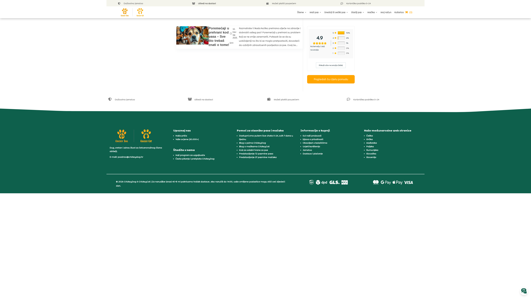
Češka (369, 135)
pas (232, 43)
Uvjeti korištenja (311, 146)
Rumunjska (372, 150)
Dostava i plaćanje (313, 153)
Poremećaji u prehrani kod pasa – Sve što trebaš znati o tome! (219, 36)
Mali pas (314, 12)
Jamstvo (307, 150)
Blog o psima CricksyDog (252, 142)
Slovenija (371, 157)
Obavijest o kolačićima (315, 142)
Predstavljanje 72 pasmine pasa (256, 153)
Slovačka (371, 153)
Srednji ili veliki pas (334, 12)
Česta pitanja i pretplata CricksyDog (194, 158)
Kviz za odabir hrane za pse (253, 150)
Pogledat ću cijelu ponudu (331, 79)
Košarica (399, 12)
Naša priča (181, 135)
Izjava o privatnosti (313, 139)
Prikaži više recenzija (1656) (331, 65)
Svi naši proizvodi (312, 135)
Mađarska (371, 142)
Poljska (370, 146)
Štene (300, 12)
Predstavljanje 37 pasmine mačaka (258, 157)
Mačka (371, 12)
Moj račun (386, 12)
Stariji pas (356, 12)
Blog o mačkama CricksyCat (254, 146)
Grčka (369, 139)
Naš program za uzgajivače (190, 155)
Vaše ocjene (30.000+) (187, 139)
